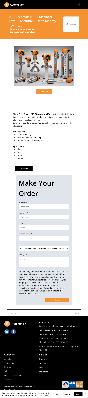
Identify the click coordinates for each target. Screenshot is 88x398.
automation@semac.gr (56, 326)
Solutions (43, 363)
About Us (8, 359)
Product (22, 244)
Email (21, 223)
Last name (23, 213)
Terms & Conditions (11, 390)
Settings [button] (56, 394)
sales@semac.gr (73, 326)
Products (43, 359)
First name (23, 202)
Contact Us (9, 363)
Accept (78, 394)
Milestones (9, 371)
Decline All (66, 394)
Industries (43, 372)
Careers (7, 379)
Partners (8, 367)
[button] (78, 4)
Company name (25, 234)
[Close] (85, 394)
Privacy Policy (43, 395)
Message (23, 255)
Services (42, 367)
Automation (17, 4)
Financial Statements (13, 375)
